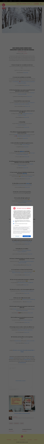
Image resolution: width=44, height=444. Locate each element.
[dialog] (22, 222)
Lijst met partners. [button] (25, 229)
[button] (22, 225)
